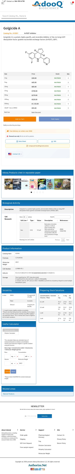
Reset (13, 371)
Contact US (16, 154)
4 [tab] (40, 192)
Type (31, 220)
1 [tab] (31, 192)
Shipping (22, 439)
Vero (22, 230)
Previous (3, 184)
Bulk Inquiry (55, 119)
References (64, 220)
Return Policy (61, 443)
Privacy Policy (61, 439)
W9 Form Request (26, 443)
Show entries (26, 217)
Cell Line (24, 220)
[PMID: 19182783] (63, 230)
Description (49, 220)
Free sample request (26, 447)
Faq (39, 441)
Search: (52, 217)
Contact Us (60, 435)
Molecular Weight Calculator (44, 454)
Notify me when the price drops (12, 125)
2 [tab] (34, 192)
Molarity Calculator (10, 330)
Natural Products (8, 394)
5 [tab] (43, 192)
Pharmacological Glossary (44, 436)
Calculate (7, 371)
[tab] (11, 330)
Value (39, 220)
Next (71, 184)
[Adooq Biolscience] (48, 5)
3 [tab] (37, 192)
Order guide (23, 435)
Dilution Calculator (10, 333)
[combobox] (14, 16)
